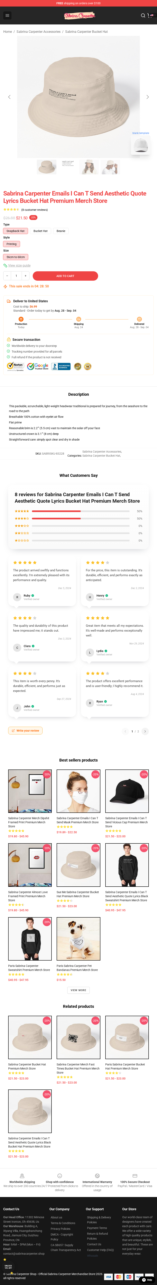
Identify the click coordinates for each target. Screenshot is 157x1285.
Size (6, 250)
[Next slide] (147, 97)
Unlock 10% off (8, 1267)
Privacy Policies (60, 1228)
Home (7, 32)
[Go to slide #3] (89, 167)
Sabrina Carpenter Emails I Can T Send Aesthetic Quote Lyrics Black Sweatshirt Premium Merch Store (126, 896)
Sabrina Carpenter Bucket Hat (86, 32)
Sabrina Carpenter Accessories (39, 32)
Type (6, 224)
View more (78, 990)
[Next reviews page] (145, 731)
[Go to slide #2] (68, 167)
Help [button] (149, 1279)
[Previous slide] (9, 97)
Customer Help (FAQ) (100, 1250)
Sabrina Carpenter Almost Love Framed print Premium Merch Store (28, 896)
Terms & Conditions (63, 1223)
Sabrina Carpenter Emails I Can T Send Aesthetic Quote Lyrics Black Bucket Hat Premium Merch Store (29, 1142)
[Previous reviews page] (125, 731)
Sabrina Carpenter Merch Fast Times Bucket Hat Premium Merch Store (78, 1068)
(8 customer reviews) (34, 209)
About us (56, 1217)
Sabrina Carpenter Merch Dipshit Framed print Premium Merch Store (28, 822)
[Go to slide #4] (110, 167)
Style (6, 237)
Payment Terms (97, 1228)
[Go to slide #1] (46, 167)
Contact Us (94, 1244)
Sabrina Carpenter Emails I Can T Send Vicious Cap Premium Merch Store (126, 822)
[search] (143, 15)
